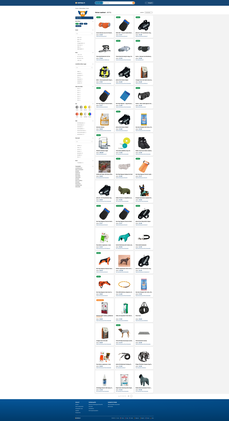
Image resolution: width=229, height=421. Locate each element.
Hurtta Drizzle (80, 126)
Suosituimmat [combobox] (147, 12)
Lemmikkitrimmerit (78, 167)
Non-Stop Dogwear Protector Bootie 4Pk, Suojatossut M (104, 221)
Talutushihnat (77, 177)
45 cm (78, 96)
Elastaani (79, 145)
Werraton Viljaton (100, 127)
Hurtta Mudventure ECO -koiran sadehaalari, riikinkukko (124, 245)
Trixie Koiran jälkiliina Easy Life (123, 150)
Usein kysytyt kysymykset (93, 410)
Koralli (77, 116)
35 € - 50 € (80, 56)
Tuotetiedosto (91, 408)
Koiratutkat (77, 181)
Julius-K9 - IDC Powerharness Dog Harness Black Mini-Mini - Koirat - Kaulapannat (144, 32)
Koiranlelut (77, 178)
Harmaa (77, 109)
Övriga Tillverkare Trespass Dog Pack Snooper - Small (144, 364)
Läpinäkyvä (85, 116)
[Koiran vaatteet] (102, 2)
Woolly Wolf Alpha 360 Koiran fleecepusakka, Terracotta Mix (104, 174)
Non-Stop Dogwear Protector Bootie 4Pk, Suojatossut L (124, 221)
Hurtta (79, 37)
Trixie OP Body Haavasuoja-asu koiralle (124, 340)
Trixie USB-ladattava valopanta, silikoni (124, 292)
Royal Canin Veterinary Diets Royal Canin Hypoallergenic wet (124, 387)
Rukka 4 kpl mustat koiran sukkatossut (144, 150)
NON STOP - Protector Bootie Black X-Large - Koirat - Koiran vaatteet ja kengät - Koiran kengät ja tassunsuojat (124, 32)
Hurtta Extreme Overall (81, 130)
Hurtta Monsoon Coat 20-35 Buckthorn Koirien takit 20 (104, 32)
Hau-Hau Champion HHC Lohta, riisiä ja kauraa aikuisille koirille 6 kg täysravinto (144, 292)
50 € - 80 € (80, 58)
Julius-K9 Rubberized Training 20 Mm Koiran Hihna (124, 364)
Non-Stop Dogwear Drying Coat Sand (124, 174)
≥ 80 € (79, 60)
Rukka (79, 39)
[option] (77, 24)
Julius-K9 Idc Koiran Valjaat (122, 80)
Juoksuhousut (80, 75)
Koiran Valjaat (77, 175)
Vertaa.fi (76, 404)
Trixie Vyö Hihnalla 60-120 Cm (103, 56)
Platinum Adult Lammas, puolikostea (104, 315)
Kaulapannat (77, 172)
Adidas (79, 47)
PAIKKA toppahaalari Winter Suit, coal (124, 268)
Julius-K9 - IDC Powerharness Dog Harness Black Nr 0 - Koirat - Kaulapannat (104, 197)
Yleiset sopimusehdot (79, 406)
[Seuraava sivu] (131, 396)
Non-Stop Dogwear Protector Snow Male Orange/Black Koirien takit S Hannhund (104, 268)
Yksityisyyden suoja (79, 408)
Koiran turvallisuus (78, 180)
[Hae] (133, 3)
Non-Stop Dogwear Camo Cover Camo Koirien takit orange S (104, 292)
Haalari (79, 71)
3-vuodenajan (80, 162)
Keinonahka (80, 153)
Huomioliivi (79, 73)
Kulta (81, 116)
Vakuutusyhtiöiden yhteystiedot (114, 404)
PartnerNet (91, 406)
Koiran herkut (77, 183)
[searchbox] (84, 34)
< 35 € (79, 54)
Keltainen (85, 109)
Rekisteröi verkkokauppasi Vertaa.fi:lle (96, 404)
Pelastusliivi (79, 79)
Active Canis (79, 45)
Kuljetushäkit (77, 186)
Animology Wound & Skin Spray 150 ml (104, 387)
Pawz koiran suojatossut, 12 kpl (103, 245)
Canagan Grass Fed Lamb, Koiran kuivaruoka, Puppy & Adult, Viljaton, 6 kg (144, 80)
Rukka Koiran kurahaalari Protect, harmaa (144, 387)
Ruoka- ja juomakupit (79, 169)
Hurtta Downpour (80, 124)
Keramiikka (79, 155)
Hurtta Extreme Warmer (81, 132)
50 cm (78, 100)
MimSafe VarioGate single (102, 150)
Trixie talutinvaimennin (141, 245)
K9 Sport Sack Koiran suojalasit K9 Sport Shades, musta (144, 197)
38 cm (78, 92)
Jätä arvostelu (110, 406)
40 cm (78, 94)
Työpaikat (77, 410)
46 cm (78, 98)
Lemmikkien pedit (78, 185)
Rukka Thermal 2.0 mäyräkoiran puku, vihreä (124, 197)
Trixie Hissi (138, 315)
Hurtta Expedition (80, 128)
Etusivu (76, 8)
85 (128, 396)
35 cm (78, 90)
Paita (79, 77)
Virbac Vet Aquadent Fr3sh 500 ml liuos (124, 315)
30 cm (78, 88)
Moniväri (89, 116)
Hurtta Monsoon (80, 134)
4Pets (78, 41)
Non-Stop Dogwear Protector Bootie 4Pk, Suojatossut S (104, 103)
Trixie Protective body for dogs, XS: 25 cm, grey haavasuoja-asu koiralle (124, 56)
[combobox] (115, 2)
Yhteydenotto (78, 412)
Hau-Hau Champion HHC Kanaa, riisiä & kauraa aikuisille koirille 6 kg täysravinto (144, 127)
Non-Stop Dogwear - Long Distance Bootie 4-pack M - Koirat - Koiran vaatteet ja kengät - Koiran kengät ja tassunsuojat (124, 103)
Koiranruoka (77, 174)
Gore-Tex (79, 149)
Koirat (87, 8)
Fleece (79, 147)
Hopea (81, 109)
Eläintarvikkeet (82, 8)
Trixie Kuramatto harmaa (141, 340)
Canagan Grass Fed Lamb (101, 340)
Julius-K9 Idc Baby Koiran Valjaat (143, 221)
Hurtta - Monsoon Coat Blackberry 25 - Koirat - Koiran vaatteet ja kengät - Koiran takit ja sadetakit (144, 56)
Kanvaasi (79, 151)
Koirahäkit (77, 171)
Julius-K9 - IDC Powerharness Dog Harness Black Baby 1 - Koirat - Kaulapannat (144, 268)
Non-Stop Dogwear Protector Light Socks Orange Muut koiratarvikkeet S (144, 174)
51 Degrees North (81, 43)
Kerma (90, 109)
